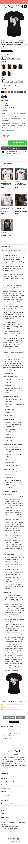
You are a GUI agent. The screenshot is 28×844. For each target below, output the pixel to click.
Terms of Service (6, 788)
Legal (2, 813)
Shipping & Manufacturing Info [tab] (11, 250)
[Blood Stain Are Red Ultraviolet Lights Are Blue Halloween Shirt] (7, 174)
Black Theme (20, 40)
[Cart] (25, 6)
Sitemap (3, 791)
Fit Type (3, 54)
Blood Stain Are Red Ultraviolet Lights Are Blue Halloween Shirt (6, 185)
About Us (4, 778)
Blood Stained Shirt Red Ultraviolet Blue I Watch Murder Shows (7, 210)
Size (2, 77)
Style (3, 61)
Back (6, 105)
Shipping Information (7, 804)
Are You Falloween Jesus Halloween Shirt (20, 184)
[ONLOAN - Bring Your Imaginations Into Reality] (13, 6)
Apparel (3, 40)
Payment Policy (5, 807)
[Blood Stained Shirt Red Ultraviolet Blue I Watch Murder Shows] (7, 200)
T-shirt (11, 40)
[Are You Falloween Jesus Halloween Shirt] (21, 174)
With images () (10, 717)
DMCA (3, 810)
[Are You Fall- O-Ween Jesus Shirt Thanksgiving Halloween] (21, 200)
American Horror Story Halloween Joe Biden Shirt (6, 235)
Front (6, 103)
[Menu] (2, 6)
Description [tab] (6, 246)
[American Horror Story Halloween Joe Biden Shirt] (7, 225)
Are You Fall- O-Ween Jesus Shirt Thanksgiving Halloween (21, 210)
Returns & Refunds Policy (8, 782)
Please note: (4, 110)
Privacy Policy (5, 785)
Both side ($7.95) (9, 108)
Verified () (21, 717)
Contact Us (4, 801)
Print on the (4, 100)
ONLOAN (16, 755)
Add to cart (17, 143)
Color (3, 88)
